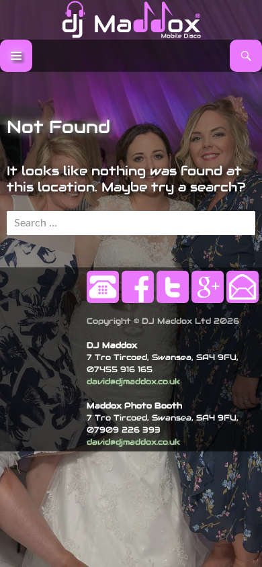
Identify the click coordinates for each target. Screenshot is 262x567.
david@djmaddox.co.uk (133, 381)
